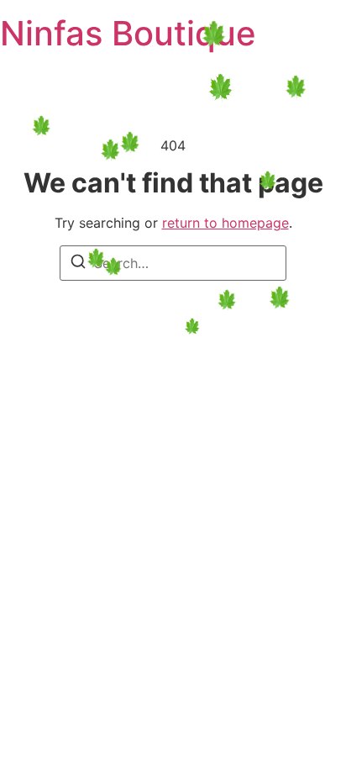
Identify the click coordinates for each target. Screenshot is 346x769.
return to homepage (225, 222)
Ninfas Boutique (128, 33)
